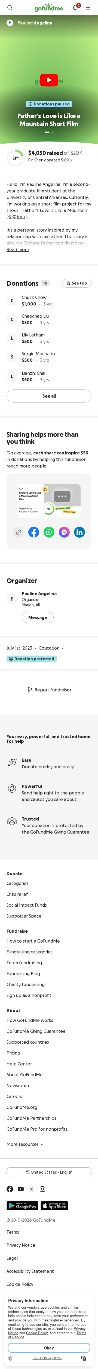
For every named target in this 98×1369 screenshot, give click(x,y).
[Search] (9, 7)
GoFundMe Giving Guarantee (59, 831)
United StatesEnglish (51, 1172)
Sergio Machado (38, 353)
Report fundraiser (53, 689)
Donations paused (52, 104)
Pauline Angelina (39, 593)
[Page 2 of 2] (52, 132)
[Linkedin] (79, 532)
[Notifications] (75, 7)
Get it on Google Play (22, 1205)
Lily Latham (33, 334)
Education (49, 647)
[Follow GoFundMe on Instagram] (42, 1189)
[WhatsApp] (49, 532)
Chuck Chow (34, 297)
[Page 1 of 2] (47, 132)
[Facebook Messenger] (64, 532)
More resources (23, 1144)
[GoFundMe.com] (49, 8)
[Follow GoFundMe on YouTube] (20, 1189)
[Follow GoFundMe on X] (31, 1189)
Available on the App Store (54, 1205)
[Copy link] (18, 532)
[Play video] (49, 80)
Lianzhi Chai (33, 373)
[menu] (88, 7)
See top (79, 283)
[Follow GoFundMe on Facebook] (9, 1189)
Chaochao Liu (35, 316)
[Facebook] (33, 532)
